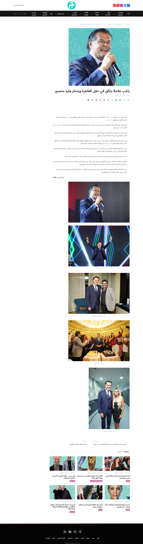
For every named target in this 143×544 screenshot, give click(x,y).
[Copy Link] (108, 100)
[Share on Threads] (88, 100)
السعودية (70, 538)
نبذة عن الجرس (34, 13)
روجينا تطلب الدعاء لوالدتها (78, 444)
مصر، (68, 117)
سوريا (87, 538)
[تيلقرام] (92, 100)
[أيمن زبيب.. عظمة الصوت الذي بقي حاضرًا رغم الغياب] (62, 463)
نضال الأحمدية (107, 13)
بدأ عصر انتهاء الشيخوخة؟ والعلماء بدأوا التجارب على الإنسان (117, 506)
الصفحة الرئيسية (120, 13)
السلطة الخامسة (44, 13)
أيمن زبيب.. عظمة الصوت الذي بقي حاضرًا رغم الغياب (63, 477)
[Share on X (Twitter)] (124, 100)
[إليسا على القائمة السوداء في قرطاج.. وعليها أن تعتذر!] (89, 492)
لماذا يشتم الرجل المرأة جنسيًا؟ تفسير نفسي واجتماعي (117, 477)
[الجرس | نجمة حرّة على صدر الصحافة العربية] (71, 5)
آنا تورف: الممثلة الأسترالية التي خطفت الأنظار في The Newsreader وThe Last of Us (62, 507)
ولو (51, 13)
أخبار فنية (72, 481)
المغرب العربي (61, 538)
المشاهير (72, 511)
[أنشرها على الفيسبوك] (128, 100)
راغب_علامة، (109, 117)
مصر (93, 538)
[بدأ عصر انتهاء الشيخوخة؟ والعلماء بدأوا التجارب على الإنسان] (117, 492)
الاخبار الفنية (97, 13)
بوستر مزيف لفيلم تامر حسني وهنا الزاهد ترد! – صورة (109, 444)
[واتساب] (112, 100)
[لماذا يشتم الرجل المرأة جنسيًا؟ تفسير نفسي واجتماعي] (117, 463)
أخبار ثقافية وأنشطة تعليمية (96, 481)
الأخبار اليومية (86, 13)
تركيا (53, 538)
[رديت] (96, 100)
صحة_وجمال (60, 13)
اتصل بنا (48, 538)
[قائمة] (128, 13)
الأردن (82, 538)
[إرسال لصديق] (116, 100)
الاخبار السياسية (74, 13)
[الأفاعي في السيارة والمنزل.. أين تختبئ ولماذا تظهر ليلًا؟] (89, 463)
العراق (76, 538)
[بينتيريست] (104, 100)
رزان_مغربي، (59, 125)
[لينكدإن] (120, 100)
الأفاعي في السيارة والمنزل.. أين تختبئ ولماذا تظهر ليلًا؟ (89, 477)
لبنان (98, 538)
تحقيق (128, 481)
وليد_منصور (109, 120)
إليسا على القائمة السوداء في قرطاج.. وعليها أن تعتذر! (90, 506)
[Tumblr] (100, 100)
